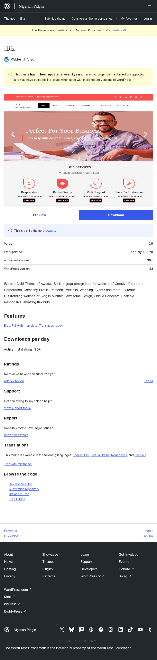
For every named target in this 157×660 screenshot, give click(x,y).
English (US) (81, 455)
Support (86, 562)
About (8, 554)
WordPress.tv (93, 576)
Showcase (50, 554)
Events (124, 562)
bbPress (12, 604)
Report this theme (16, 435)
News (8, 562)
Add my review (14, 381)
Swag (125, 576)
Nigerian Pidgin (25, 630)
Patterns (48, 576)
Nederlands (119, 455)
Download (116, 215)
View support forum (17, 408)
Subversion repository (24, 489)
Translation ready (51, 325)
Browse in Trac (19, 494)
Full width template (24, 325)
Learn (85, 554)
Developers (89, 569)
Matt (10, 597)
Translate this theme (18, 464)
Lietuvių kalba (100, 455)
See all (148, 381)
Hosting (10, 569)
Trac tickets (17, 498)
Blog (7, 325)
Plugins (47, 569)
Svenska (140, 455)
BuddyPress (15, 611)
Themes (9, 18)
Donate (126, 569)
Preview (39, 215)
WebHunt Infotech (23, 59)
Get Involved (128, 554)
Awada (50, 230)
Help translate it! (114, 30)
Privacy (9, 576)
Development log (21, 484)
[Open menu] (150, 6)
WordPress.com (18, 590)
